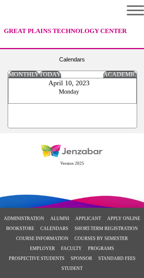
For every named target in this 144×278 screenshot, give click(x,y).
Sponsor (81, 258)
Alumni (59, 218)
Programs (101, 248)
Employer (42, 248)
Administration (24, 218)
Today (50, 74)
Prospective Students (37, 258)
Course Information (42, 238)
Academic (120, 74)
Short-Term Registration (106, 228)
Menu (129, 10)
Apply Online (123, 218)
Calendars (54, 228)
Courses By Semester (101, 238)
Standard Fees (117, 258)
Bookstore (20, 228)
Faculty (71, 248)
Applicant (88, 218)
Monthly (23, 74)
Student (72, 268)
